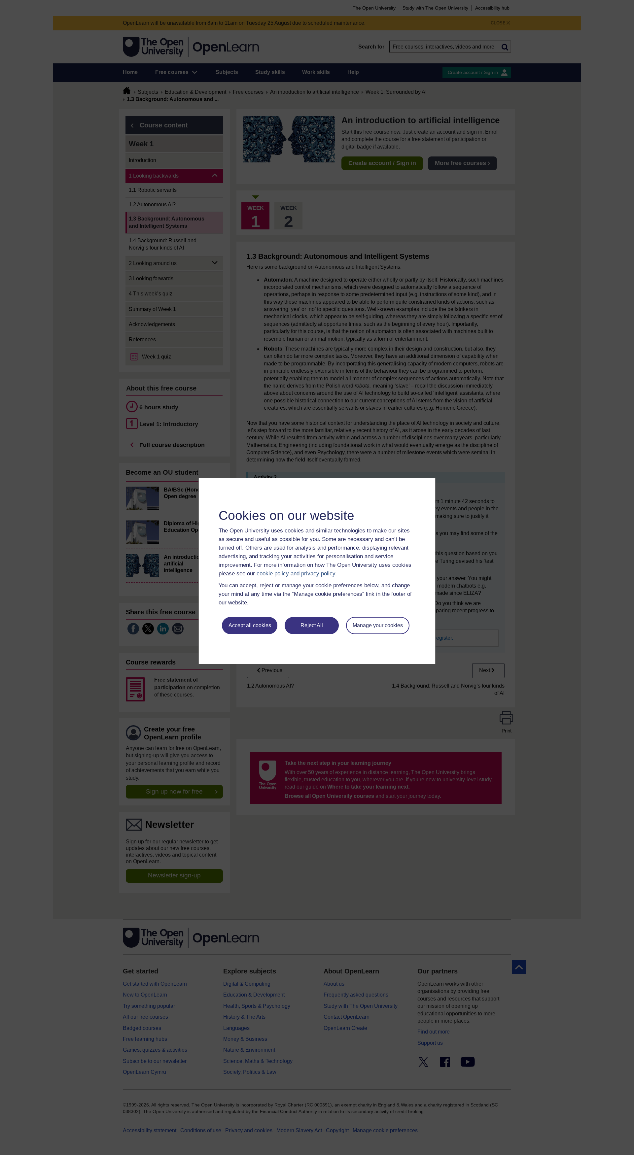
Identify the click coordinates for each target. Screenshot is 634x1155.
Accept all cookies (250, 625)
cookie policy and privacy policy (296, 573)
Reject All (311, 625)
